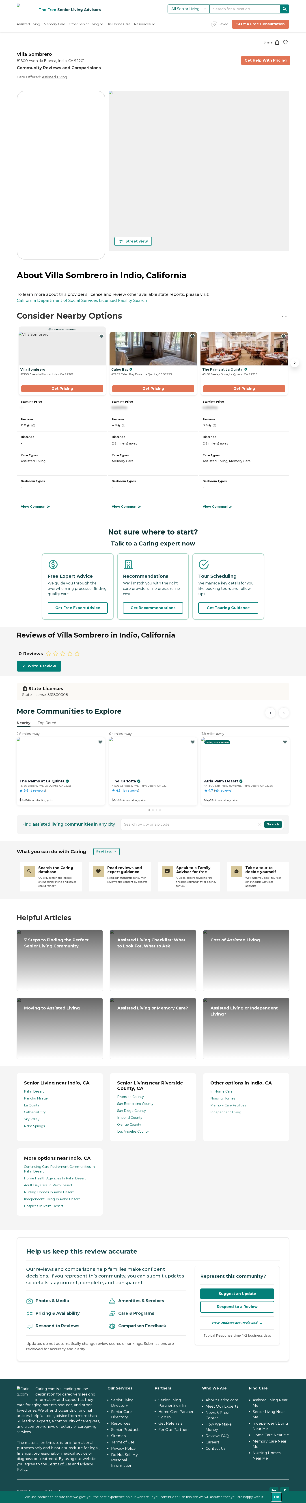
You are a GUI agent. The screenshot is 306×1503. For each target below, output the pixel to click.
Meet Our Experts (222, 1406)
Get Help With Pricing (266, 60)
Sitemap (118, 1436)
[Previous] (270, 712)
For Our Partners (173, 1430)
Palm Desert (34, 1091)
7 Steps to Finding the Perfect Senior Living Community (56, 943)
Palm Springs (34, 1126)
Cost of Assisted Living (235, 940)
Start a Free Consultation (260, 24)
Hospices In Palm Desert (43, 1206)
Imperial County (129, 1118)
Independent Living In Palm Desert (52, 1199)
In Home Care (221, 1091)
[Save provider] (285, 42)
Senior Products (125, 1430)
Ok (276, 1497)
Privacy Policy (123, 1448)
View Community (35, 506)
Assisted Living (54, 77)
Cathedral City (35, 1112)
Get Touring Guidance (228, 608)
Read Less (104, 851)
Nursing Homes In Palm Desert (49, 1192)
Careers (212, 1442)
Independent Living (225, 1112)
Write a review (42, 666)
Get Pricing (62, 388)
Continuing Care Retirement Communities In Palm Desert (59, 1169)
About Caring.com (222, 1400)
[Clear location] (260, 824)
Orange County (129, 1125)
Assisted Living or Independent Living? (244, 1011)
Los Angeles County (133, 1131)
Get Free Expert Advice (77, 608)
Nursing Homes (222, 1098)
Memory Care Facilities (228, 1105)
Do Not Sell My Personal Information (124, 1460)
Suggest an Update (237, 1294)
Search (273, 824)
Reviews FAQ (217, 1436)
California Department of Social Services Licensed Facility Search (82, 300)
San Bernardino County (135, 1104)
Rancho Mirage (36, 1098)
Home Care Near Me (271, 1435)
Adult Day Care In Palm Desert (48, 1185)
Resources (120, 1423)
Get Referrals (170, 1423)
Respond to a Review (237, 1307)
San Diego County (131, 1111)
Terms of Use (59, 1464)
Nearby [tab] (23, 723)
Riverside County (130, 1097)
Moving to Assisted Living (52, 1008)
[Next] (283, 712)
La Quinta (31, 1105)
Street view (136, 241)
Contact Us (215, 1448)
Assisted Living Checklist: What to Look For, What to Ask (151, 943)
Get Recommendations (153, 608)
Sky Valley (31, 1119)
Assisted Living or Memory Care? (152, 1008)
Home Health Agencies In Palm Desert (55, 1178)
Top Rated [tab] (47, 723)
